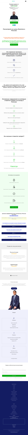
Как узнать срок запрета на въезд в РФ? (14, 229)
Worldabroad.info (14, 215)
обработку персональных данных (18, 377)
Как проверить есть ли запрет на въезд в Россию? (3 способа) (14, 223)
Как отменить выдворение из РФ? (14, 236)
